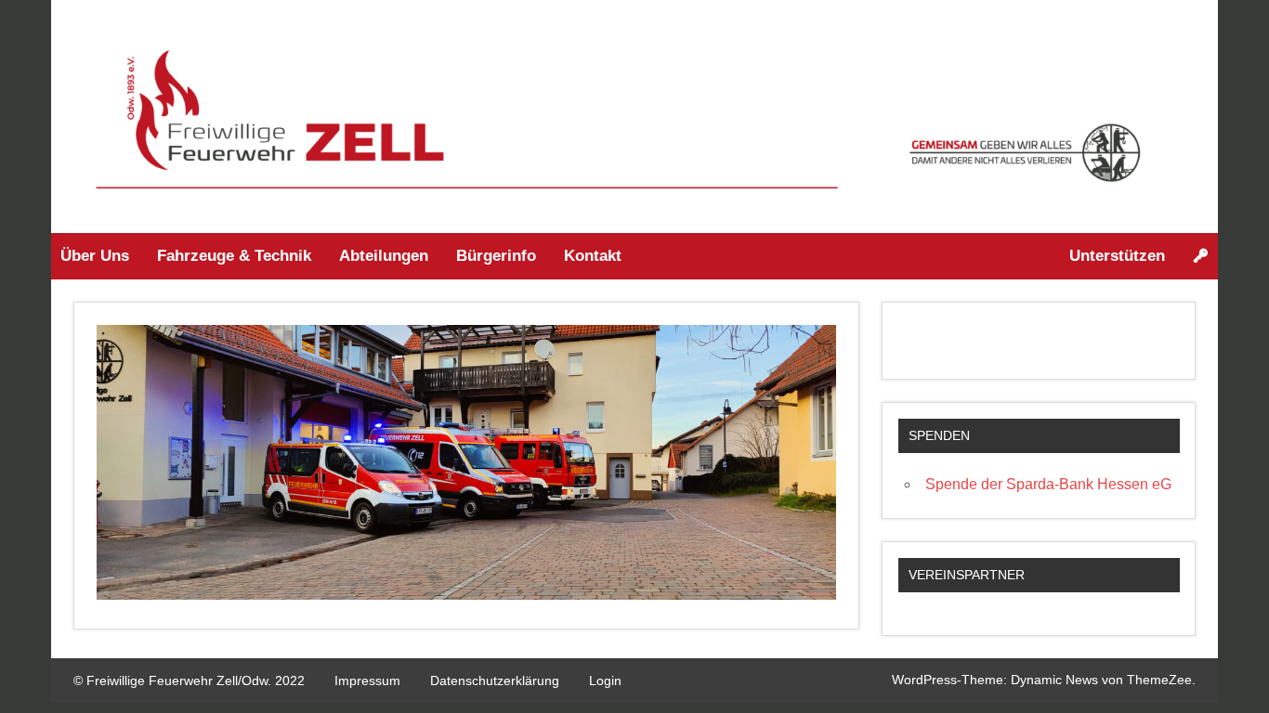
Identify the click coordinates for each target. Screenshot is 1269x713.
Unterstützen (1117, 256)
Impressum (367, 680)
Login (605, 680)
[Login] (1201, 256)
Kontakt (592, 256)
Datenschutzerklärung (494, 680)
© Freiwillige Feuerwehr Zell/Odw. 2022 (189, 680)
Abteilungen (383, 256)
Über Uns (94, 256)
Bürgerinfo (496, 256)
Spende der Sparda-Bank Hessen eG (1048, 484)
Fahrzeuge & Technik (234, 256)
